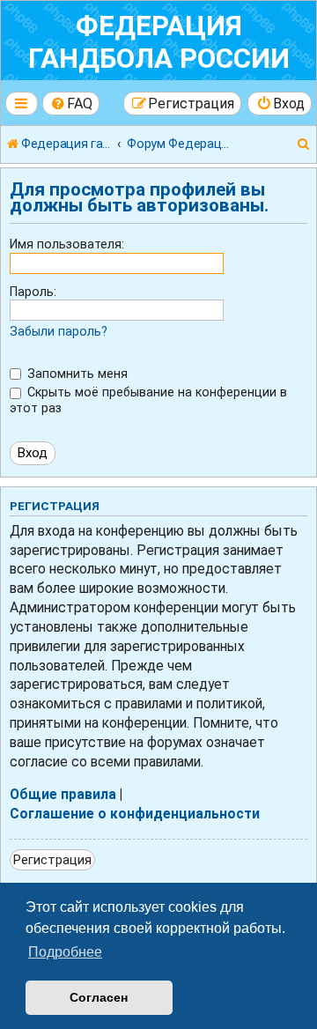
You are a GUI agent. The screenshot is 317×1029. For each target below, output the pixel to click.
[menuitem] (71, 103)
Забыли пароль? (58, 331)
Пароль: (33, 292)
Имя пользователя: (67, 244)
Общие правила (63, 795)
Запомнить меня (76, 373)
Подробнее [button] (65, 951)
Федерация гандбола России (159, 42)
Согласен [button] (99, 997)
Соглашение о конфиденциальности (135, 814)
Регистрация (52, 860)
